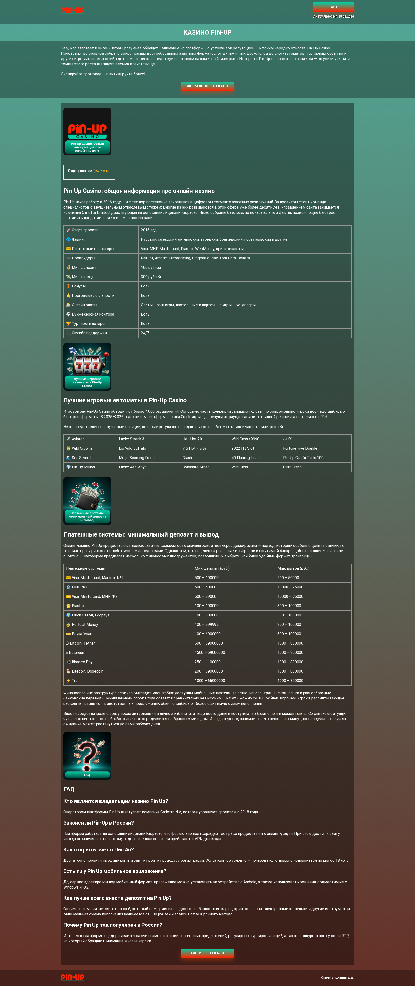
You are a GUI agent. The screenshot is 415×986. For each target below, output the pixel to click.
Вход (333, 7)
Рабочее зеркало (207, 953)
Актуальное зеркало (207, 86)
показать (102, 171)
